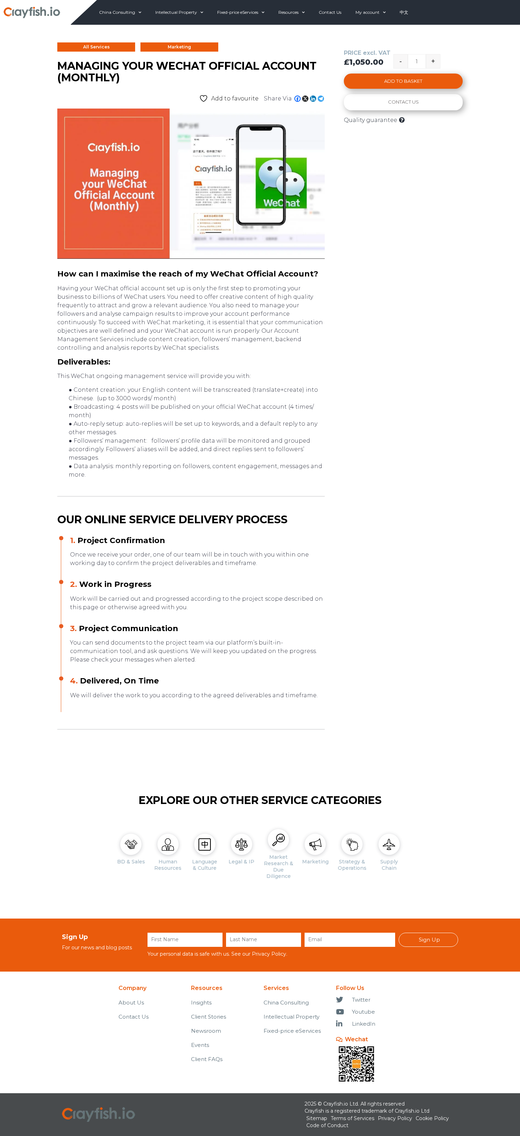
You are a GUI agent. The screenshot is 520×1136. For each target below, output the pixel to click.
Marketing (179, 46)
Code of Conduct (327, 1125)
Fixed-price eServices (237, 12)
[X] (305, 98)
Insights (201, 1002)
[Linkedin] (313, 98)
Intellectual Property (176, 12)
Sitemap (316, 1118)
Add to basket (403, 81)
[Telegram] (321, 98)
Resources (288, 12)
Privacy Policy (269, 954)
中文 (404, 12)
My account (368, 12)
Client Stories (208, 1016)
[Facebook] (297, 98)
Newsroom (206, 1030)
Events (200, 1045)
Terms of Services (352, 1118)
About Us (131, 1002)
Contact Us (330, 12)
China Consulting (117, 12)
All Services (96, 46)
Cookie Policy (432, 1118)
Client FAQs (207, 1059)
